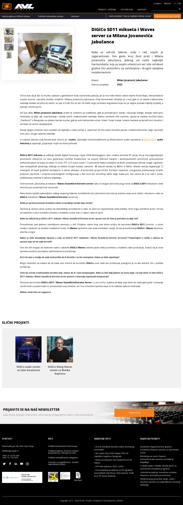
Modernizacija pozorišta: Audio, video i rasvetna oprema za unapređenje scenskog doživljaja (160, 481)
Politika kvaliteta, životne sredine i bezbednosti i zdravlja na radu (63, 451)
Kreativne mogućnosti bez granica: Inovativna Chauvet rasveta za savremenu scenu (159, 449)
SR (175, 3)
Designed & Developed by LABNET (108, 500)
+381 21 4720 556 (10, 455)
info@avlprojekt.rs (10, 450)
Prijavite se (134, 412)
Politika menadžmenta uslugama (63, 457)
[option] (8, 31)
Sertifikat (78, 480)
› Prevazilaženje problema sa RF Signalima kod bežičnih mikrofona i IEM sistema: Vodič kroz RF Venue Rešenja (114, 473)
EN (179, 3)
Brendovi (75, 16)
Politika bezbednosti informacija (62, 446)
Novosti (167, 3)
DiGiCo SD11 (150, 139)
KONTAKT (141, 9)
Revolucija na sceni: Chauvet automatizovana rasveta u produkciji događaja (156, 459)
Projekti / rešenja (107, 9)
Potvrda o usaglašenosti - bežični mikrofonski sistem (63, 463)
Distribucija (127, 9)
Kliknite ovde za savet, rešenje (167, 16)
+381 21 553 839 (10, 457)
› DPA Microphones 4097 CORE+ (109, 466)
